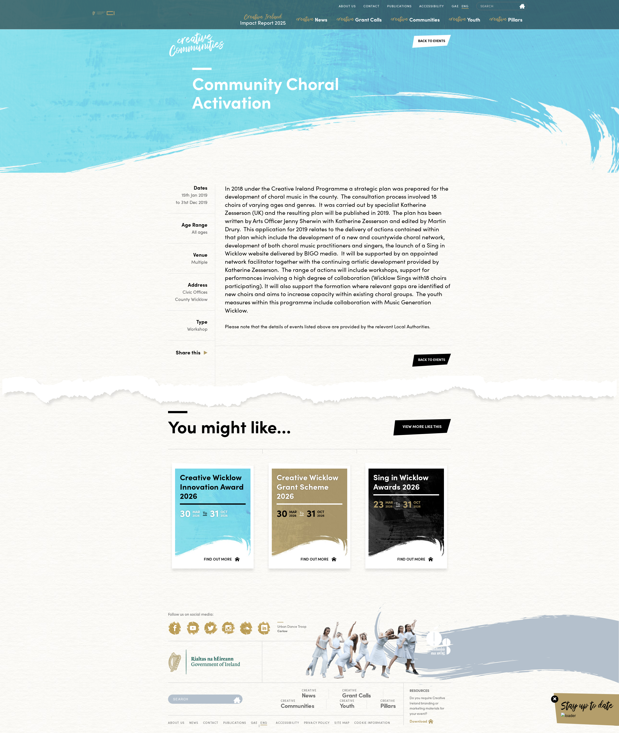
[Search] (237, 700)
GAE (455, 6)
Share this (188, 352)
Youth (464, 19)
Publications (399, 6)
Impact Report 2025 (263, 19)
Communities (415, 19)
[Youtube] (193, 628)
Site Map (341, 723)
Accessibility (431, 6)
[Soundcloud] (246, 628)
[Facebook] (175, 628)
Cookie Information (372, 723)
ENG (465, 6)
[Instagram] (228, 628)
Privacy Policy (317, 723)
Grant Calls (359, 19)
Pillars (506, 19)
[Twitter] (211, 628)
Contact (371, 6)
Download (418, 721)
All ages (199, 232)
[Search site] (522, 6)
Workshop (197, 329)
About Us (347, 6)
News (311, 19)
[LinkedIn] (264, 628)
